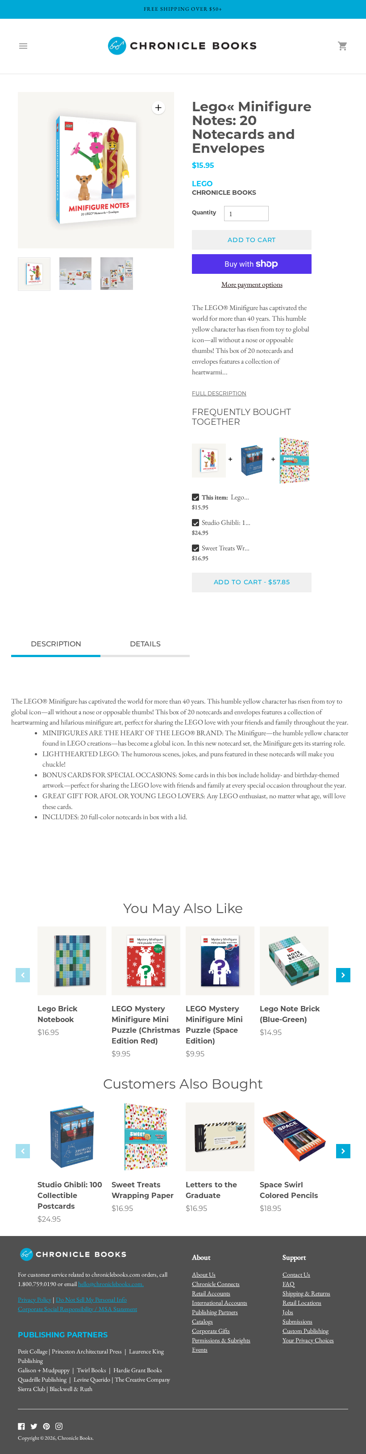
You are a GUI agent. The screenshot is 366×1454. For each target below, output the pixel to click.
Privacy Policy (34, 1299)
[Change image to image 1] (34, 274)
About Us (204, 1274)
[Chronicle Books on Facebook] (21, 1425)
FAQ (289, 1284)
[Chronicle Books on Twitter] (33, 1425)
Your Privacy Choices (308, 1340)
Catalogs (202, 1321)
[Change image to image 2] (75, 273)
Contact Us (296, 1274)
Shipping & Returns (306, 1293)
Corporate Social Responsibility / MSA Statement (77, 1309)
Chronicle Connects (216, 1284)
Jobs (288, 1312)
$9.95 (121, 1054)
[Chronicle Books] (183, 46)
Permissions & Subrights (221, 1340)
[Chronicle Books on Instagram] (58, 1425)
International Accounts (219, 1303)
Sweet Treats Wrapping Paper (227, 548)
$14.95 (271, 1033)
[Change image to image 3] (116, 273)
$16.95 (48, 1033)
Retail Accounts (211, 1293)
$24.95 (49, 1220)
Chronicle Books (224, 193)
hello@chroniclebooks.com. (111, 1284)
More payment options (252, 284)
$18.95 (270, 1209)
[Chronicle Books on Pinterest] (46, 1425)
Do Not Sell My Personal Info (91, 1299)
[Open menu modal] (23, 46)
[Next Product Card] (343, 975)
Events (200, 1349)
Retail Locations (302, 1303)
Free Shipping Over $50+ (183, 9)
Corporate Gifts (211, 1331)
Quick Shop (72, 976)
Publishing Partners (215, 1312)
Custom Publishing (306, 1331)
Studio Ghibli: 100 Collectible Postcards (227, 522)
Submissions (297, 1321)
